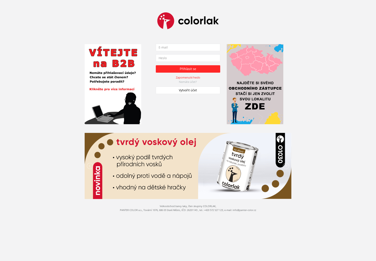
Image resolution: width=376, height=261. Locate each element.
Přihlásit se (188, 69)
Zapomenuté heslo (188, 77)
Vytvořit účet (188, 90)
